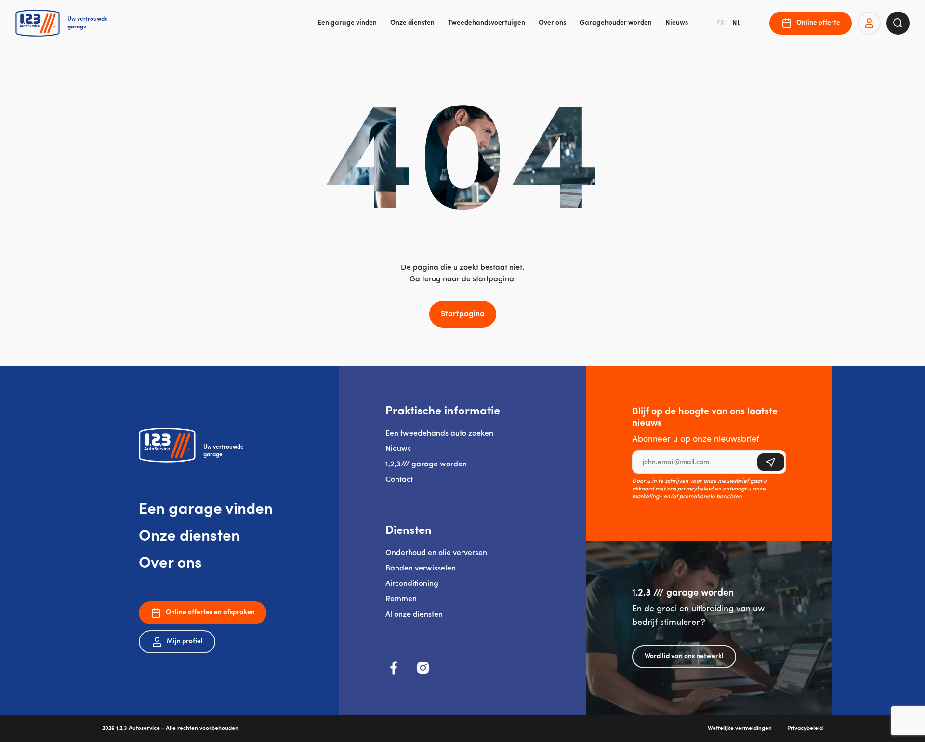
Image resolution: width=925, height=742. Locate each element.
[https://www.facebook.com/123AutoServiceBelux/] (394, 667)
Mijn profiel (185, 641)
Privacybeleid (805, 728)
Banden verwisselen (420, 568)
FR (721, 23)
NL (736, 23)
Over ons (552, 22)
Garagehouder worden (616, 22)
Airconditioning (411, 584)
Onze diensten (412, 22)
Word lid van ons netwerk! (684, 656)
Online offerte (818, 22)
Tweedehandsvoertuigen (486, 22)
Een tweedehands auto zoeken (439, 433)
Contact (399, 480)
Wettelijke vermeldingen (740, 728)
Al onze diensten (414, 615)
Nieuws (676, 22)
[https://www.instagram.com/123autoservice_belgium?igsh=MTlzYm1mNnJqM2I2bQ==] (423, 667)
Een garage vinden (347, 22)
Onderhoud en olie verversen (436, 553)
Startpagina (463, 314)
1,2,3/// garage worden (426, 464)
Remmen (401, 599)
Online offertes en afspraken (210, 612)
